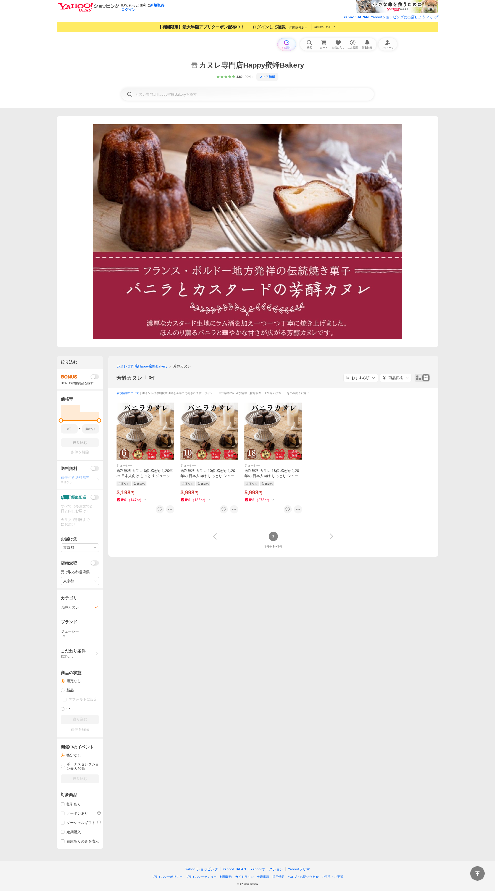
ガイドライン (244, 877)
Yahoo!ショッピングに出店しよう (398, 17)
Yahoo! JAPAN (356, 17)
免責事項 (263, 877)
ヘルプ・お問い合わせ (303, 877)
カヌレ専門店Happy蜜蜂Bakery (142, 366)
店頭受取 (69, 563)
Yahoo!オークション (266, 869)
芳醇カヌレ (129, 378)
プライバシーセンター (201, 877)
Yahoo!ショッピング (201, 869)
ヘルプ (432, 17)
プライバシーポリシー (167, 877)
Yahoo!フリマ (299, 869)
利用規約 (226, 877)
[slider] (61, 420)
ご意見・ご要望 (332, 877)
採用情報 (278, 877)
